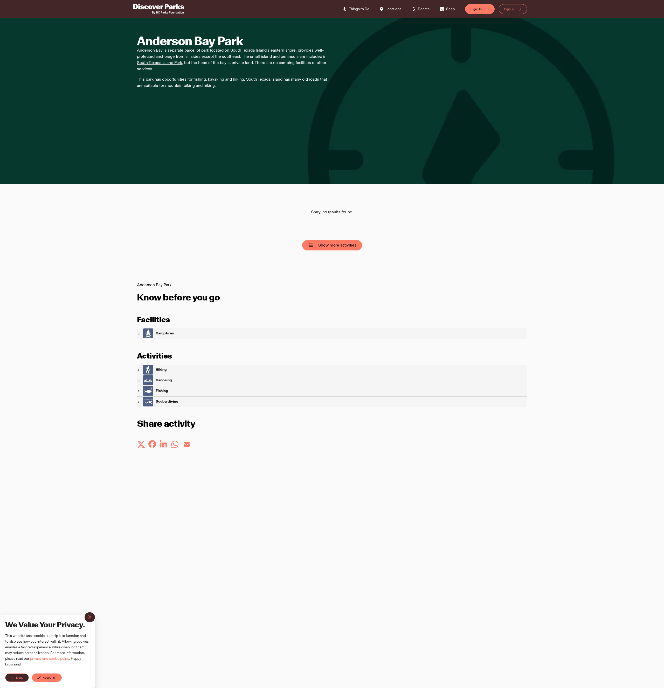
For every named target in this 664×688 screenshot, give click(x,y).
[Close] (90, 617)
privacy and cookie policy (49, 658)
